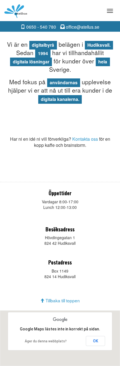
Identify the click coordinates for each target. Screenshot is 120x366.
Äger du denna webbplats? (46, 341)
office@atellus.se (82, 27)
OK (95, 341)
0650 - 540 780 (40, 27)
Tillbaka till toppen (62, 300)
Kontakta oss (85, 139)
